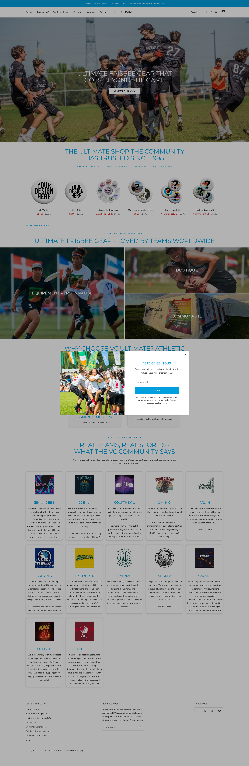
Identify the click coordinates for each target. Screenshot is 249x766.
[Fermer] (185, 355)
